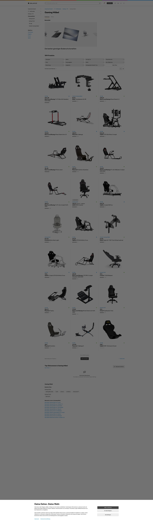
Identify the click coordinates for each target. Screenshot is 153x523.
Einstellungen (108, 514)
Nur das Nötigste (108, 510)
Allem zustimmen (108, 507)
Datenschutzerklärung (45, 519)
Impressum (36, 519)
